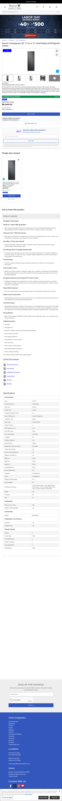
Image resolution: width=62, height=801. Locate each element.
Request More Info (32, 123)
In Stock (11, 725)
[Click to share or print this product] (56, 51)
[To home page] (14, 6)
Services (11, 732)
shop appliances (31, 35)
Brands (11, 728)
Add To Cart (31, 114)
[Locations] (44, 7)
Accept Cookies (43, 797)
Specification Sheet (12, 364)
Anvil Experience (13, 721)
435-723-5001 (17, 760)
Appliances (4, 40)
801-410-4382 (17, 755)
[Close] (59, 791)
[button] (5, 7)
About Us (11, 740)
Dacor (9, 107)
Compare (13, 199)
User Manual (10, 368)
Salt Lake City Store (14, 753)
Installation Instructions (13, 372)
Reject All (54, 797)
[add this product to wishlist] (56, 55)
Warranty (9, 384)
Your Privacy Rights (7, 797)
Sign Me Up (31, 705)
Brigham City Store (14, 758)
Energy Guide (11, 376)
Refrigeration (12, 40)
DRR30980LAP (9, 109)
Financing (11, 738)
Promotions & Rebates (15, 734)
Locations (11, 742)
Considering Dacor (14, 744)
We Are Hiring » (31, 1)
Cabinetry (11, 730)
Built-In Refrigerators (21, 40)
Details (56, 96)
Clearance (12, 736)
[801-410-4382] (50, 7)
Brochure (9, 380)
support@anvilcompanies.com (21, 763)
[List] (37, 7)
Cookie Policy (28, 794)
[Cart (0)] (56, 7)
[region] (31, 795)
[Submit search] (58, 11)
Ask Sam (31, 141)
